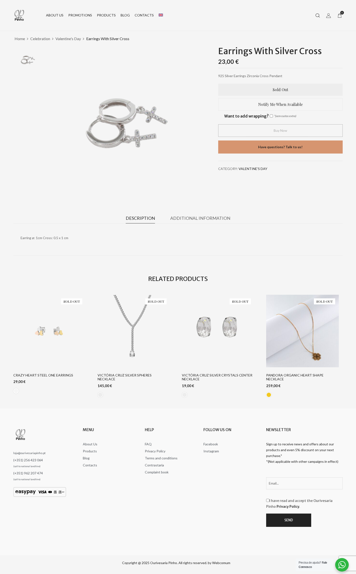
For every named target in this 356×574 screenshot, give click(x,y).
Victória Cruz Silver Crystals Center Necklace (217, 377)
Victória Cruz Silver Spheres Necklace (125, 377)
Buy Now (280, 130)
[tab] (140, 219)
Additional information (200, 218)
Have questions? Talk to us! (280, 147)
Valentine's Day (68, 38)
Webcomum (221, 563)
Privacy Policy (288, 506)
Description (140, 218)
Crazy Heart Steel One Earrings (43, 375)
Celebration (40, 38)
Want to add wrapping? (246, 116)
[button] (339, 15)
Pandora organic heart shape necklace (295, 377)
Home (20, 38)
